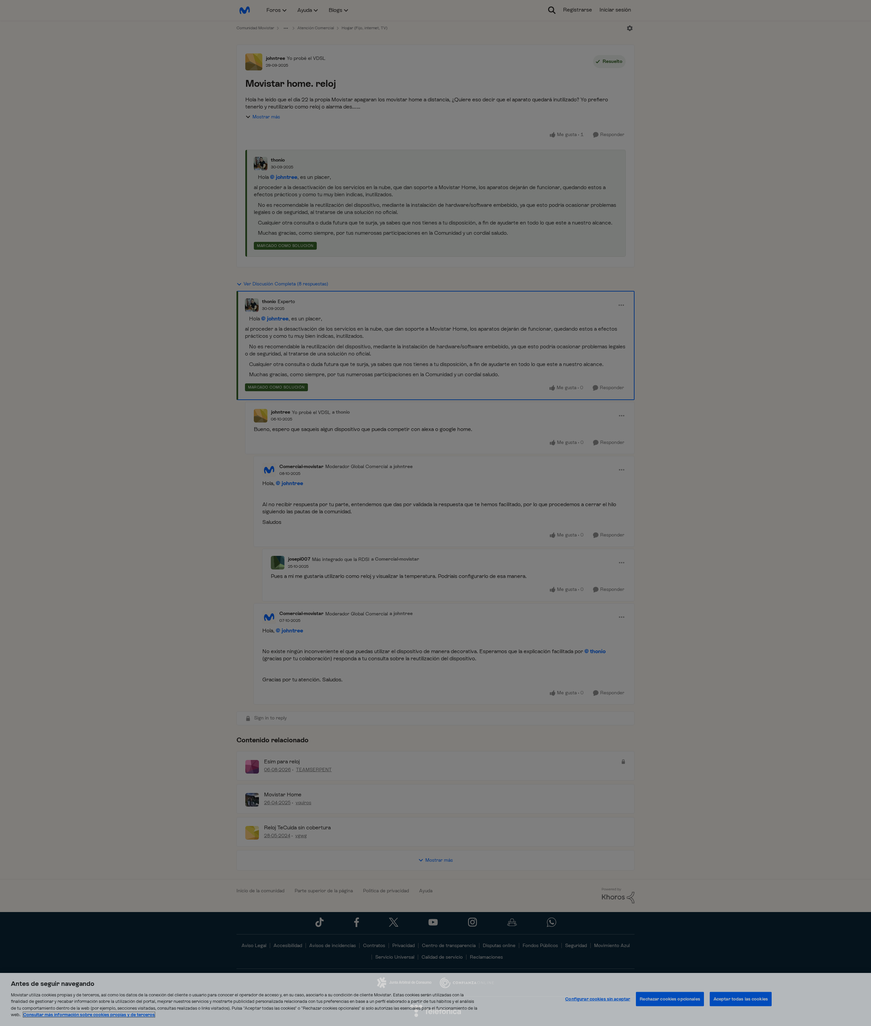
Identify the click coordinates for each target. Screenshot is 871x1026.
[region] (435, 999)
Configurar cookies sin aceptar (597, 999)
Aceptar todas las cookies (740, 999)
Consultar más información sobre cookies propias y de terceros (89, 1014)
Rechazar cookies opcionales (670, 999)
